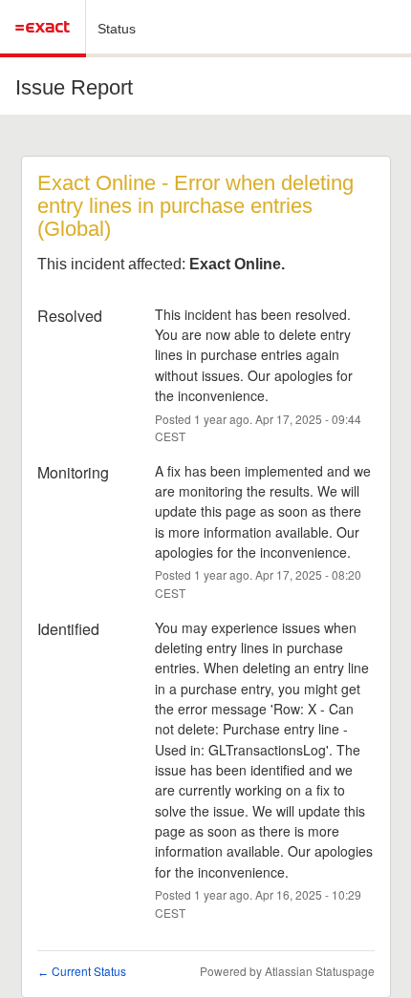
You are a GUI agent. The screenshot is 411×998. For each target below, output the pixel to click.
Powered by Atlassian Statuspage (287, 971)
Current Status (81, 971)
